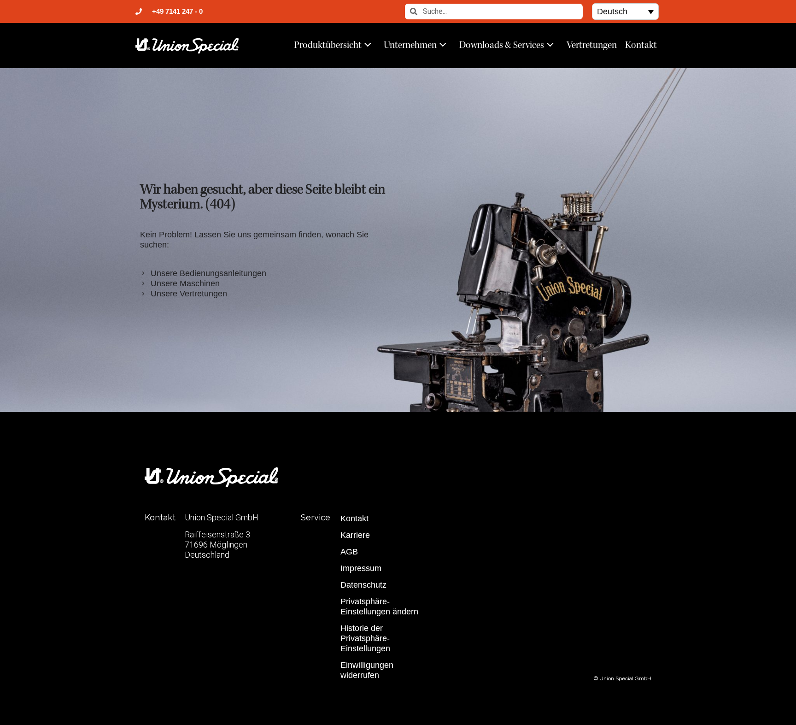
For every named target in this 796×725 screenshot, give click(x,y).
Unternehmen (410, 45)
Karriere (355, 535)
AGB (349, 551)
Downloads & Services (501, 45)
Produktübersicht (328, 45)
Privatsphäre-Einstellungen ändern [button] (379, 606)
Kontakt (641, 45)
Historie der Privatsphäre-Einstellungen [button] (365, 638)
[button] (625, 11)
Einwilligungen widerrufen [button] (366, 670)
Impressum (360, 568)
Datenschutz (363, 584)
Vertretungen (592, 45)
